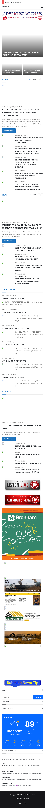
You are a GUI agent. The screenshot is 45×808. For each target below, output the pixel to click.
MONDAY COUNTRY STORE (14, 361)
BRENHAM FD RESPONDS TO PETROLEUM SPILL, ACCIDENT (24, 2)
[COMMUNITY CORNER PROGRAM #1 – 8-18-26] (3, 452)
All (30, 79)
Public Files (19, 798)
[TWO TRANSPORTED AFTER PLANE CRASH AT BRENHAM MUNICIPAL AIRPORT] (22, 39)
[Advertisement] (22, 570)
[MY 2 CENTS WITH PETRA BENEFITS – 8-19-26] (22, 408)
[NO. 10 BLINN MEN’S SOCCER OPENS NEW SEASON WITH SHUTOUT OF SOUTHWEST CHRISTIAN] (3, 157)
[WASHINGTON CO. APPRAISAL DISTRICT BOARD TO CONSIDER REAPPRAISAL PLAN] (22, 210)
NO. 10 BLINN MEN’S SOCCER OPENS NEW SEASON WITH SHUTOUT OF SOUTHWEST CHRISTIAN (26, 163)
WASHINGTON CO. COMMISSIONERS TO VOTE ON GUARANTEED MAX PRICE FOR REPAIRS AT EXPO (27, 280)
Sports (5, 79)
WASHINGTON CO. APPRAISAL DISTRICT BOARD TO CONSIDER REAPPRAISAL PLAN (22, 227)
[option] (22, 48)
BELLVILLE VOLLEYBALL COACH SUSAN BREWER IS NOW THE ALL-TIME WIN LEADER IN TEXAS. (20, 112)
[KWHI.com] (6, 6)
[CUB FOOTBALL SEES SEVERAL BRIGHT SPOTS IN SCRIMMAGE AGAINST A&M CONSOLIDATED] (3, 182)
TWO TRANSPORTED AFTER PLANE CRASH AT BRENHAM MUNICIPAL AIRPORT (21, 53)
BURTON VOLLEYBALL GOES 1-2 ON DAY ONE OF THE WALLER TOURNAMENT (29, 175)
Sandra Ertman (7, 783)
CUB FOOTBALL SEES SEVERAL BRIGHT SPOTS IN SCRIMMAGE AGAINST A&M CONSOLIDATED (27, 186)
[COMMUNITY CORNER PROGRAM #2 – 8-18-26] (3, 443)
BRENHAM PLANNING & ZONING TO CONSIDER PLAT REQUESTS (29, 249)
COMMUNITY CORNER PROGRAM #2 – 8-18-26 (28, 447)
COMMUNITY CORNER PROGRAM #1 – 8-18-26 (28, 456)
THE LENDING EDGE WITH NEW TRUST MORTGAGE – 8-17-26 (27, 471)
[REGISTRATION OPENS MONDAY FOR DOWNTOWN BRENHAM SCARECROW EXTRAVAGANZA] (12, 66)
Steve (4, 763)
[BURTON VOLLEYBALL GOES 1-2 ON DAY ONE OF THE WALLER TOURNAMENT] (3, 171)
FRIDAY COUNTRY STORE (13, 298)
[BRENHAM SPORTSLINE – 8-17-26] (3, 461)
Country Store (8, 289)
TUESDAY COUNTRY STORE (14, 344)
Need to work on (7, 771)
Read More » (8, 130)
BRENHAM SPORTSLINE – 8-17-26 (28, 463)
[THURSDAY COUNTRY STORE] (3, 316)
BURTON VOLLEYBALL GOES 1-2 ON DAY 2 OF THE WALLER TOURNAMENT (29, 140)
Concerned (6, 777)
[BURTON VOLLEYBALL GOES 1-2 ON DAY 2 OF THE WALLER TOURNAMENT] (3, 135)
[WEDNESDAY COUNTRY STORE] (3, 332)
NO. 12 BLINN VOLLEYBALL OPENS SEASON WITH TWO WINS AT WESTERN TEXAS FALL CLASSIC (28, 151)
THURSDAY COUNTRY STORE (15, 312)
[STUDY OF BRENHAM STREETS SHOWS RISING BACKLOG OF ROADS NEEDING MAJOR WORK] (33, 66)
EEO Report (26, 798)
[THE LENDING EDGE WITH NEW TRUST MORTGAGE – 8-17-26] (3, 467)
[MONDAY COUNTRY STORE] (3, 364)
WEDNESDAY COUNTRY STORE (15, 328)
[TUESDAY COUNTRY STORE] (3, 348)
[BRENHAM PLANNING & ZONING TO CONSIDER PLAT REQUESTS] (3, 245)
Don (3, 757)
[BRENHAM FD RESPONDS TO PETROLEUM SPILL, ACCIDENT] (3, 254)
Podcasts (6, 391)
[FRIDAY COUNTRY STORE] (3, 302)
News (4, 195)
